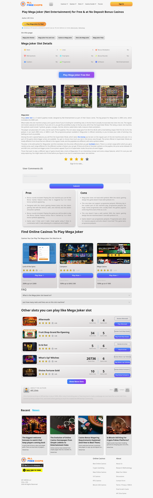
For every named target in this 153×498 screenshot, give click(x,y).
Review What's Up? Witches (122, 357)
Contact (122, 390)
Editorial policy (74, 28)
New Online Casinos (99, 472)
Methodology (82, 28)
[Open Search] (51, 4)
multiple (92, 144)
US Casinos (96, 476)
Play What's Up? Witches (122, 362)
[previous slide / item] (26, 96)
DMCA (130, 485)
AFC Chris (30, 18)
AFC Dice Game (121, 493)
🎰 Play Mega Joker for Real (34, 24)
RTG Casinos (97, 481)
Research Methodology (124, 468)
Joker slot (29, 118)
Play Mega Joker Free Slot (76, 74)
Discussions (120, 476)
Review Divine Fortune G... (122, 369)
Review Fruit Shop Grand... (122, 331)
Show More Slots (76, 381)
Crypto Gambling (98, 468)
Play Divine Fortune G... (122, 375)
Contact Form (120, 481)
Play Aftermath (122, 324)
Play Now (39, 275)
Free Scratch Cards (122, 489)
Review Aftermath (122, 318)
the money (81, 137)
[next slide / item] (127, 96)
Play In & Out (122, 349)
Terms (118, 485)
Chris (111, 390)
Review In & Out (122, 344)
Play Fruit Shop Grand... (122, 337)
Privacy (124, 485)
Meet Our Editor (121, 472)
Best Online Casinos (99, 464)
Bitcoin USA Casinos (99, 485)
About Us (119, 464)
